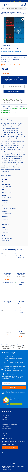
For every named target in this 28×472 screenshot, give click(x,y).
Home (2, 12)
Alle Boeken (7, 12)
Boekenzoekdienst (6, 428)
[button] (3, 8)
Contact (4, 435)
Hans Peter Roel (7, 305)
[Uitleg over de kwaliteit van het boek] (2, 65)
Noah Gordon (7, 332)
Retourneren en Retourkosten (9, 424)
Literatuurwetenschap (10, 13)
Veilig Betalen (5, 419)
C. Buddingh (7, 276)
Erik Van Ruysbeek (21, 276)
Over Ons (4, 433)
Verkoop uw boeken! (10, 447)
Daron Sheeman (21, 333)
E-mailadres (5, 381)
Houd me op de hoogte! (14, 91)
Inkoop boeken (5, 426)
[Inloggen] (22, 5)
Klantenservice (6, 411)
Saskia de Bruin (5, 45)
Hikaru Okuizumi (21, 305)
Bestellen (4, 417)
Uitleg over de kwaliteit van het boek (13, 65)
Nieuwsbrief (5, 431)
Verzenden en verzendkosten (9, 422)
